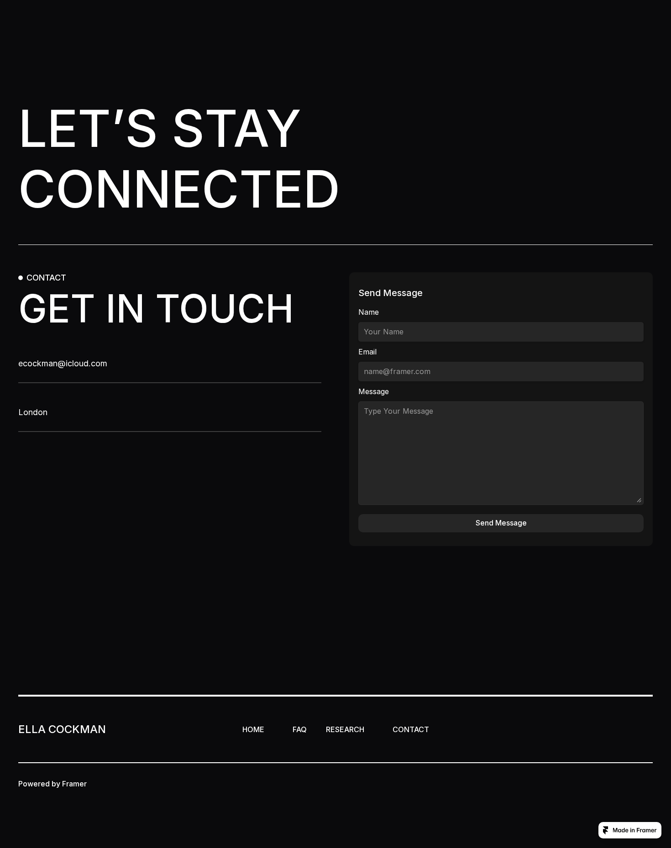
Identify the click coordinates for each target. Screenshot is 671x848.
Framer (74, 783)
